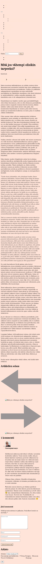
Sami (7, 23)
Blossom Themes (19, 558)
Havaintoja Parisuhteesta (18, 19)
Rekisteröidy (9, 27)
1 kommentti (17, 76)
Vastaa (7, 502)
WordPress (36, 558)
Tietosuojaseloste (7, 560)
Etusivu (7, 15)
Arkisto (3, 554)
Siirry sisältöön (6, 2)
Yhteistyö (8, 25)
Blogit (7, 17)
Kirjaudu (8, 29)
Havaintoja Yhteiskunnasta (18, 21)
